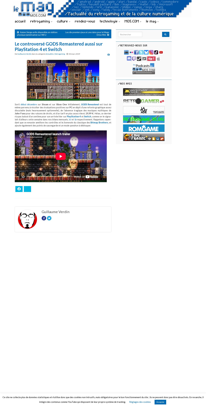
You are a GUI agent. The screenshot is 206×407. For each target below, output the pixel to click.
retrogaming (40, 21)
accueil (20, 21)
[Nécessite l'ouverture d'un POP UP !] (143, 68)
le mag (151, 21)
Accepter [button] (160, 402)
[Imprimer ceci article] (109, 54)
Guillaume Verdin (24, 54)
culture (63, 21)
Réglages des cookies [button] (140, 402)
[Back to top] (199, 400)
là (75, 119)
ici (70, 119)
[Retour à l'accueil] (103, 8)
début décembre (29, 104)
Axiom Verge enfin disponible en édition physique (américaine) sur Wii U (37, 33)
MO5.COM (132, 21)
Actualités (50, 54)
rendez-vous (85, 21)
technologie (109, 21)
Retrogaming (60, 54)
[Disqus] (63, 276)
